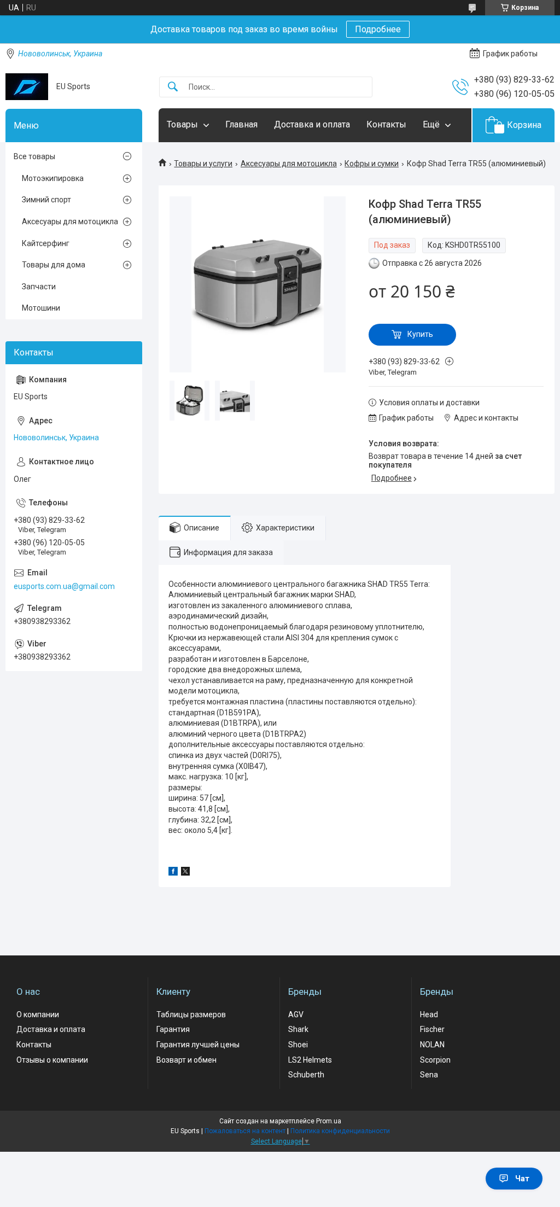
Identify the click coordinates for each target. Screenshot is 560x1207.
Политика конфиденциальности (340, 1131)
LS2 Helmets (310, 1060)
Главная (241, 124)
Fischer (432, 1029)
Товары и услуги (203, 163)
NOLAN (432, 1044)
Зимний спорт (46, 199)
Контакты (386, 124)
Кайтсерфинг (45, 243)
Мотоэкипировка (53, 178)
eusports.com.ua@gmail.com (64, 586)
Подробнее (378, 29)
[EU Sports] (26, 86)
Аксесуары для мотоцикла (289, 163)
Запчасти (39, 286)
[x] (185, 872)
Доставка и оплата (312, 124)
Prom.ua (328, 1121)
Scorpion (435, 1060)
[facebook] (173, 872)
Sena (429, 1074)
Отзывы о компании (52, 1060)
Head (429, 1014)
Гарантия (173, 1029)
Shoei (298, 1044)
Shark (298, 1029)
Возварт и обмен (186, 1060)
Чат (522, 1178)
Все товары (34, 156)
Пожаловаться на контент (245, 1131)
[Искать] (172, 87)
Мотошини (41, 308)
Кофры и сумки (372, 163)
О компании (37, 1014)
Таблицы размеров (191, 1014)
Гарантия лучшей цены (198, 1044)
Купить (420, 334)
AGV (296, 1014)
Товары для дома (53, 264)
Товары (182, 124)
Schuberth (306, 1074)
